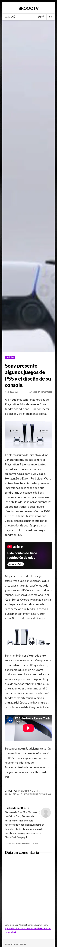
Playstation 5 (14, 794)
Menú (11, 16)
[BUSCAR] (49, 16)
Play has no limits (30, 791)
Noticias (10, 357)
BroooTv (28, 8)
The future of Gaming (38, 794)
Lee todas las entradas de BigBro (21, 843)
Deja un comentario (42, 391)
